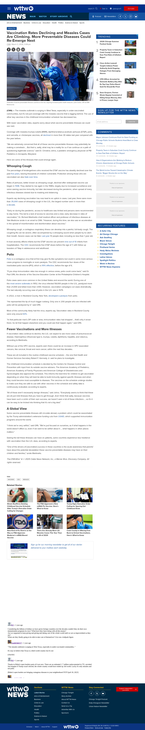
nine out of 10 (70, 241)
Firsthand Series (107, 247)
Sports (82, 23)
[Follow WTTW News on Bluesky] (136, 16)
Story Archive (59, 16)
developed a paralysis (58, 295)
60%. (25, 313)
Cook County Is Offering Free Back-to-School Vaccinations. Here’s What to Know (79, 533)
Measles (26, 479)
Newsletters (111, 16)
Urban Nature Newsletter (98, 706)
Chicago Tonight (107, 243)
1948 (17, 185)
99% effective (48, 265)
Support (54, 727)
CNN (9, 44)
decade (11, 204)
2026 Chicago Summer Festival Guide (109, 42)
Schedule (29, 727)
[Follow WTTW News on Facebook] (120, 16)
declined (47, 135)
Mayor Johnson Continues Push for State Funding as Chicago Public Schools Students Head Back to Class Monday (117, 140)
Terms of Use (99, 728)
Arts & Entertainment (14, 23)
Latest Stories (39, 692)
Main (33, 16)
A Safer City (105, 230)
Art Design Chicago (109, 234)
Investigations (106, 253)
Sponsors (65, 713)
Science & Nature (71, 23)
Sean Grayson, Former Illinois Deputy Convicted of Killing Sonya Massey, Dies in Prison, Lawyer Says (111, 96)
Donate (131, 8)
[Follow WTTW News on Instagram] (131, 16)
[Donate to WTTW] (71, 727)
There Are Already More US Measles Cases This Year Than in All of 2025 (49, 533)
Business (27, 23)
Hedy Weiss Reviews (109, 250)
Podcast (98, 16)
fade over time (31, 177)
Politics (60, 23)
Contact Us (66, 703)
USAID (61, 416)
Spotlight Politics (108, 260)
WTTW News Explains (110, 266)
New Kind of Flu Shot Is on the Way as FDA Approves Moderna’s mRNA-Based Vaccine (19, 534)
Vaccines (11, 479)
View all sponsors (117, 187)
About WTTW (45, 727)
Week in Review (107, 263)
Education (46, 23)
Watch (43, 16)
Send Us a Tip (67, 706)
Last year (46, 236)
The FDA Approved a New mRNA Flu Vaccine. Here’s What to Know (47, 506)
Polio (9, 258)
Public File (107, 728)
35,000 (14, 201)
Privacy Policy (89, 728)
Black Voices (106, 240)
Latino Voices (106, 257)
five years (15, 173)
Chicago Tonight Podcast (98, 699)
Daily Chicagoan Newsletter (99, 703)
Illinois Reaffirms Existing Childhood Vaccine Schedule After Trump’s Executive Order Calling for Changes (19, 507)
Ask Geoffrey (106, 237)
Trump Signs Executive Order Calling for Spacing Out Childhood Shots (78, 506)
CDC (26, 244)
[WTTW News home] (16, 16)
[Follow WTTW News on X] (125, 16)
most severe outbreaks (20, 283)
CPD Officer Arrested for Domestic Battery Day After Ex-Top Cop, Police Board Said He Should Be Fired (111, 83)
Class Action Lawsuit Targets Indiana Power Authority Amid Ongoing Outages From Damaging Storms (110, 68)
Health (54, 23)
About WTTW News (69, 699)
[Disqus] (50, 590)
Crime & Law (36, 23)
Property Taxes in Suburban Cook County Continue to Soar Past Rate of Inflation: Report (111, 53)
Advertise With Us (68, 709)
